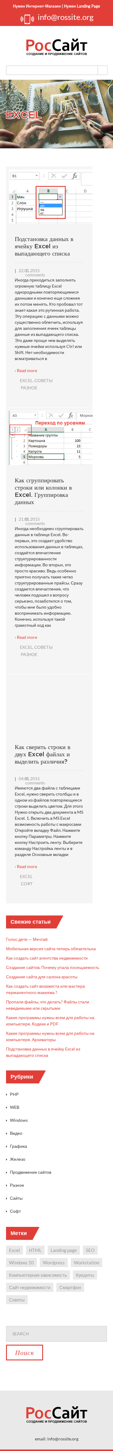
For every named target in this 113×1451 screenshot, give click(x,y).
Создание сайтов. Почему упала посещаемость (52, 967)
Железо (17, 1159)
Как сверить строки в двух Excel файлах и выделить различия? (42, 754)
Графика (18, 1146)
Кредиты (85, 1275)
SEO (90, 1250)
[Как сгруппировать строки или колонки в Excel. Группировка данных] (52, 441)
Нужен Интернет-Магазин (37, 6)
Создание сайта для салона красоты (41, 976)
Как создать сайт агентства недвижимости (47, 957)
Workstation (86, 1262)
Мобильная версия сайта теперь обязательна (51, 948)
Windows (19, 1120)
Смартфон (70, 1287)
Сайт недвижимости (29, 1287)
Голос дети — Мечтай (27, 939)
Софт (27, 883)
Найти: (56, 1321)
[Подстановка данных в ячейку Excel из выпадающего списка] (52, 201)
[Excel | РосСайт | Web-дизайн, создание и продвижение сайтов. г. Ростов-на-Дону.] (56, 47)
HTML (35, 1250)
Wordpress (54, 1262)
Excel (26, 380)
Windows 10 (21, 1262)
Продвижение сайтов (30, 1172)
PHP (14, 1094)
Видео (16, 1133)
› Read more (26, 370)
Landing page (64, 1250)
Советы (43, 380)
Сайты (16, 1198)
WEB (14, 1107)
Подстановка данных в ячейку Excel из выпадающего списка (44, 246)
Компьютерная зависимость (38, 1275)
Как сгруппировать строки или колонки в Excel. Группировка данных (43, 491)
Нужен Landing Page (82, 6)
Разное (29, 387)
